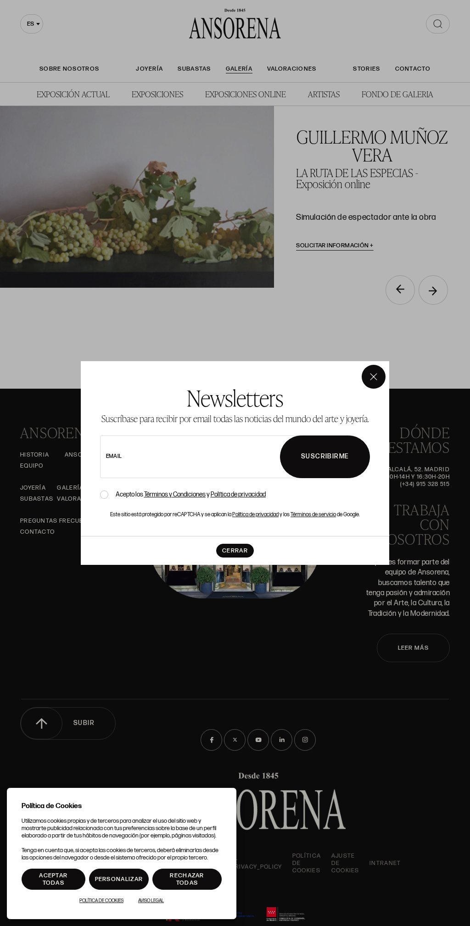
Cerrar (235, 550)
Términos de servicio (313, 514)
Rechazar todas (187, 879)
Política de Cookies (101, 901)
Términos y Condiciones (175, 494)
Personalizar (119, 879)
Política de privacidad (238, 494)
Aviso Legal (151, 901)
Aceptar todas (53, 879)
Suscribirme (325, 456)
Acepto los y (191, 494)
